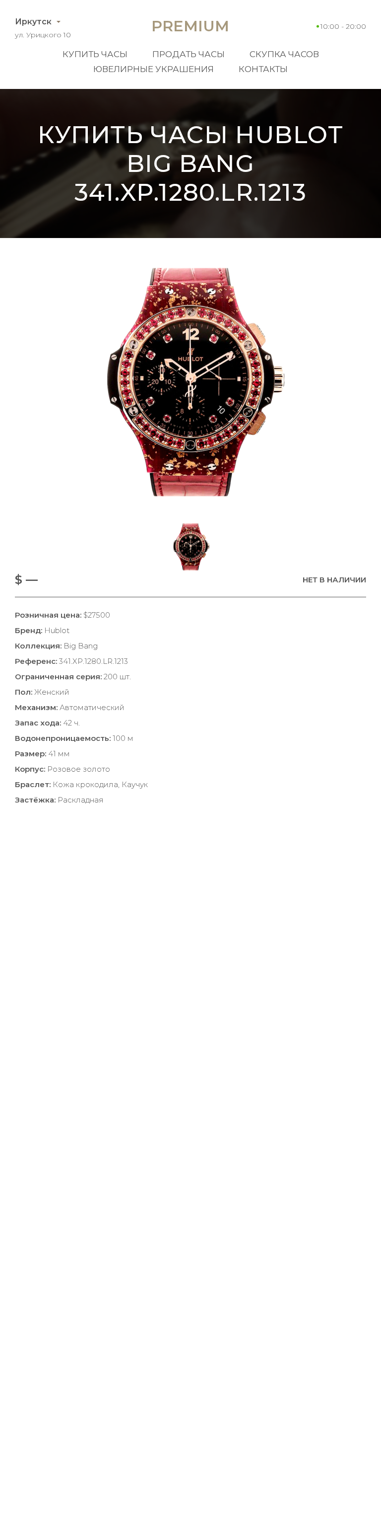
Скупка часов (284, 54)
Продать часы (188, 54)
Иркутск (33, 21)
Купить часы (95, 54)
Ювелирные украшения (153, 69)
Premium (190, 26)
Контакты (263, 69)
